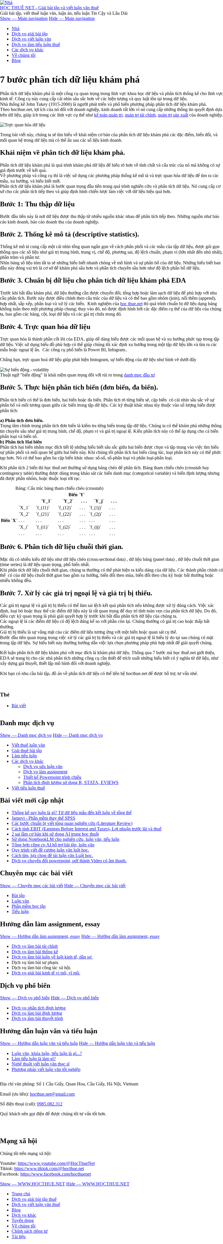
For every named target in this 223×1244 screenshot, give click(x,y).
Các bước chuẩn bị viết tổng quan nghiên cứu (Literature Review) (72, 823)
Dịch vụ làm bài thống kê (35, 951)
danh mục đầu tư (139, 374)
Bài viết (19, 705)
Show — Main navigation (24, 18)
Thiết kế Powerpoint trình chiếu (52, 777)
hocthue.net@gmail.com (52, 1094)
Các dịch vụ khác (28, 49)
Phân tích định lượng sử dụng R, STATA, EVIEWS (70, 782)
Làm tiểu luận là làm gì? (34, 1058)
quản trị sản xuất (173, 114)
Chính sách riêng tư (30, 1231)
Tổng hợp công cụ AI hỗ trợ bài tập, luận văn (53, 844)
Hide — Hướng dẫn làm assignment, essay (120, 936)
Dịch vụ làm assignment (45, 771)
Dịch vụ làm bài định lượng (37, 1013)
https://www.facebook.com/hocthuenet (55, 1174)
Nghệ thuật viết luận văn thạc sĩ (40, 1063)
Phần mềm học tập (29, 906)
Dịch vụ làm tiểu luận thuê (36, 44)
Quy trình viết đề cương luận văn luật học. (50, 849)
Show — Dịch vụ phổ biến (25, 997)
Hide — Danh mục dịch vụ (78, 735)
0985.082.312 (49, 1103)
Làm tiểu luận (24, 755)
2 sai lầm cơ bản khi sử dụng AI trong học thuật (55, 834)
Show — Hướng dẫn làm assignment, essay (40, 936)
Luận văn (20, 901)
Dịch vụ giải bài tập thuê (34, 1199)
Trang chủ (21, 1193)
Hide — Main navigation (72, 18)
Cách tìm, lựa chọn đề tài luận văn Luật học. (52, 855)
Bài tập (18, 895)
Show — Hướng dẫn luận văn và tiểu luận (39, 1043)
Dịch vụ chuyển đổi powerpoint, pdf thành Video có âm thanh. (69, 860)
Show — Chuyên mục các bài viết (31, 885)
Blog (16, 60)
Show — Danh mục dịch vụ (26, 735)
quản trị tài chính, (141, 114)
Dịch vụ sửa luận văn (42, 766)
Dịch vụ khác (24, 1215)
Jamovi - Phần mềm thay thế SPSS (43, 818)
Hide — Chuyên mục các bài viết (94, 885)
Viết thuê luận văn (28, 745)
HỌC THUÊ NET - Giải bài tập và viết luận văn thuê (49, 7)
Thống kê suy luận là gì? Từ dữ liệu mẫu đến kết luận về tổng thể (72, 812)
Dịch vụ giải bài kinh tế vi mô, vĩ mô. (46, 972)
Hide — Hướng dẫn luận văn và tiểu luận (117, 1043)
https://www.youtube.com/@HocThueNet (56, 1163)
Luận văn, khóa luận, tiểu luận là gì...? (47, 1053)
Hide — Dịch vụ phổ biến (75, 997)
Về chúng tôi (23, 55)
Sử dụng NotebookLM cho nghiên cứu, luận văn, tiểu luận (65, 839)
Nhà (15, 28)
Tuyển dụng (23, 1220)
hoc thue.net (131, 303)
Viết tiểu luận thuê (28, 787)
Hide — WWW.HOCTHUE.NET (98, 1183)
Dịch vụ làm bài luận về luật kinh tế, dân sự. (52, 956)
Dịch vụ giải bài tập (30, 33)
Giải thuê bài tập (27, 750)
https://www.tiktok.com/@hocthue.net (49, 1168)
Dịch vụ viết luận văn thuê (36, 1204)
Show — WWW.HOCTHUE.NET (32, 1183)
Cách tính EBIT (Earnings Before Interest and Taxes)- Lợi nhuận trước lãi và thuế (86, 828)
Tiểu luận (20, 911)
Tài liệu (19, 1236)
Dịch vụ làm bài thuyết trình (37, 1018)
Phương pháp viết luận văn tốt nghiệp (46, 1069)
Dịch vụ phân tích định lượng (39, 1007)
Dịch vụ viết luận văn (31, 39)
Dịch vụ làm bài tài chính (35, 946)
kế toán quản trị (108, 114)
